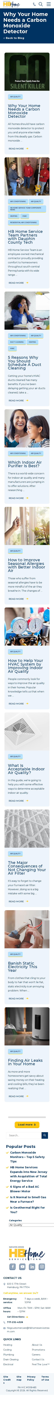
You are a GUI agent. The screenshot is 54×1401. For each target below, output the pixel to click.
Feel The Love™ (41, 1364)
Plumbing (8, 1354)
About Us (37, 1345)
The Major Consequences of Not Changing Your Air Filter (27, 868)
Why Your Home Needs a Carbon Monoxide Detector (24, 111)
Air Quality (15, 97)
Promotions (38, 1349)
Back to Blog (15, 38)
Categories (15, 1220)
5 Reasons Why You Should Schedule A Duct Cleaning (24, 362)
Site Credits (7, 1379)
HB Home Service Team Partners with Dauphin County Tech (25, 236)
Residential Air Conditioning (23, 222)
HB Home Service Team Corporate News (25, 209)
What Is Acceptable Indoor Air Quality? (26, 769)
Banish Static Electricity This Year (22, 967)
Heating (13, 216)
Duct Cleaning (17, 342)
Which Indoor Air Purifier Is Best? (25, 464)
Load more (25, 1124)
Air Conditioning (18, 201)
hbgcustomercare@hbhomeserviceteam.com (28, 1330)
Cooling (7, 1349)
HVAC (24, 216)
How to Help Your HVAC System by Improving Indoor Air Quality (25, 666)
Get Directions (15, 1317)
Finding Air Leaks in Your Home (25, 1062)
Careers (36, 1354)
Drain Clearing (10, 1359)
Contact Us (38, 1359)
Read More (16, 148)
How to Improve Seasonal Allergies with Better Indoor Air (26, 565)
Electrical (8, 1364)
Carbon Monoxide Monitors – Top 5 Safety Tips (27, 1157)
